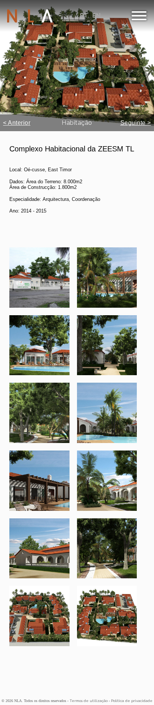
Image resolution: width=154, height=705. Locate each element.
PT (84, 15)
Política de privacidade (132, 701)
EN (96, 15)
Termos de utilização (89, 701)
